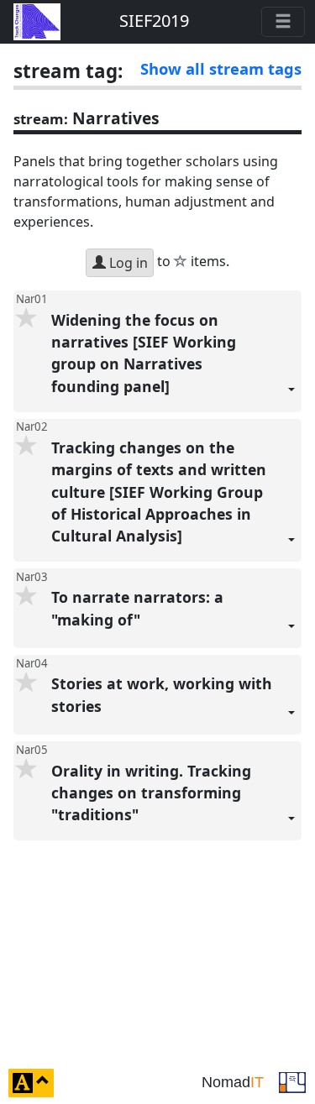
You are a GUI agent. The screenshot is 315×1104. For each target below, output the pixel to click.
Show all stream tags (221, 68)
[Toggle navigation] (283, 22)
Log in (127, 263)
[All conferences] (292, 1081)
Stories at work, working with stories (161, 694)
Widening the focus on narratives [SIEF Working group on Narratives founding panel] (143, 353)
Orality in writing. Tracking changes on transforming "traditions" (151, 793)
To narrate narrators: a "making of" (137, 608)
